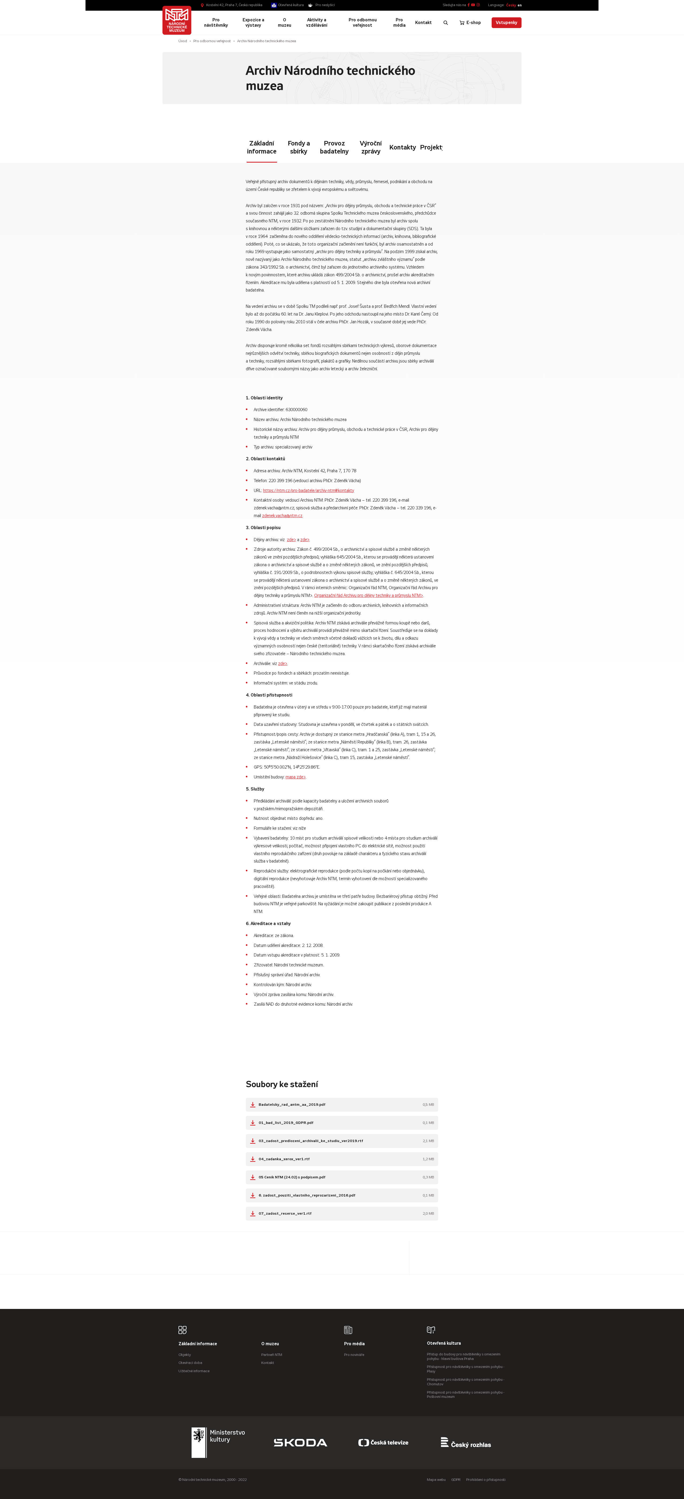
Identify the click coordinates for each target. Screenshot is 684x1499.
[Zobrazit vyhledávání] (445, 22)
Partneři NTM (271, 1355)
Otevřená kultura (291, 5)
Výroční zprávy (371, 147)
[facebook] (469, 5)
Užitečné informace (193, 1371)
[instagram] (478, 5)
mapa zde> (296, 777)
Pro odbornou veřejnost (212, 41)
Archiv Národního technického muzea (266, 41)
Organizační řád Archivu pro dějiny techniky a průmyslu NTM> (368, 595)
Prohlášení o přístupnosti (486, 1480)
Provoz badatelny (334, 147)
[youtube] (473, 5)
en (520, 5)
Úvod (182, 41)
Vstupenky (506, 22)
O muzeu (270, 1344)
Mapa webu (436, 1480)
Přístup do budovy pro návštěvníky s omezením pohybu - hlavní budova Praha (463, 1356)
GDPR (456, 1480)
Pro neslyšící (325, 5)
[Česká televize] (383, 1442)
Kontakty (402, 147)
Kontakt (267, 1363)
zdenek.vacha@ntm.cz (282, 515)
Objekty (184, 1355)
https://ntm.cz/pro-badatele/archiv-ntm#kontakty (308, 490)
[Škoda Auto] (300, 1442)
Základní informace (262, 147)
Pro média (354, 1344)
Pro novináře (354, 1355)
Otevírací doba (190, 1363)
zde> (291, 539)
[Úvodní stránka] (176, 20)
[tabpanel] (342, 693)
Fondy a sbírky (299, 147)
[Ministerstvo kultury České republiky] (218, 1442)
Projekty (432, 147)
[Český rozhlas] (466, 1442)
